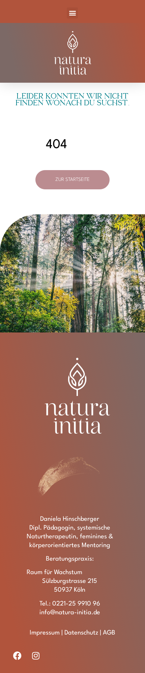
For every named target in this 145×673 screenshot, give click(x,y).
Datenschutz (81, 633)
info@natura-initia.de (69, 613)
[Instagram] (35, 656)
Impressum (45, 633)
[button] (72, 13)
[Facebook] (17, 656)
